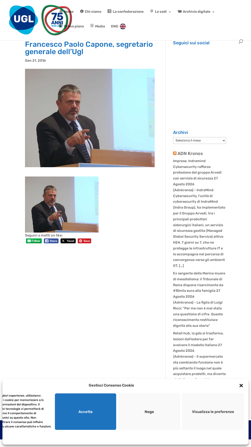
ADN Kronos (190, 153)
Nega (149, 412)
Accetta (85, 412)
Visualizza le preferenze (213, 412)
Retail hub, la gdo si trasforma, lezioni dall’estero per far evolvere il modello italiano (198, 339)
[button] (241, 385)
